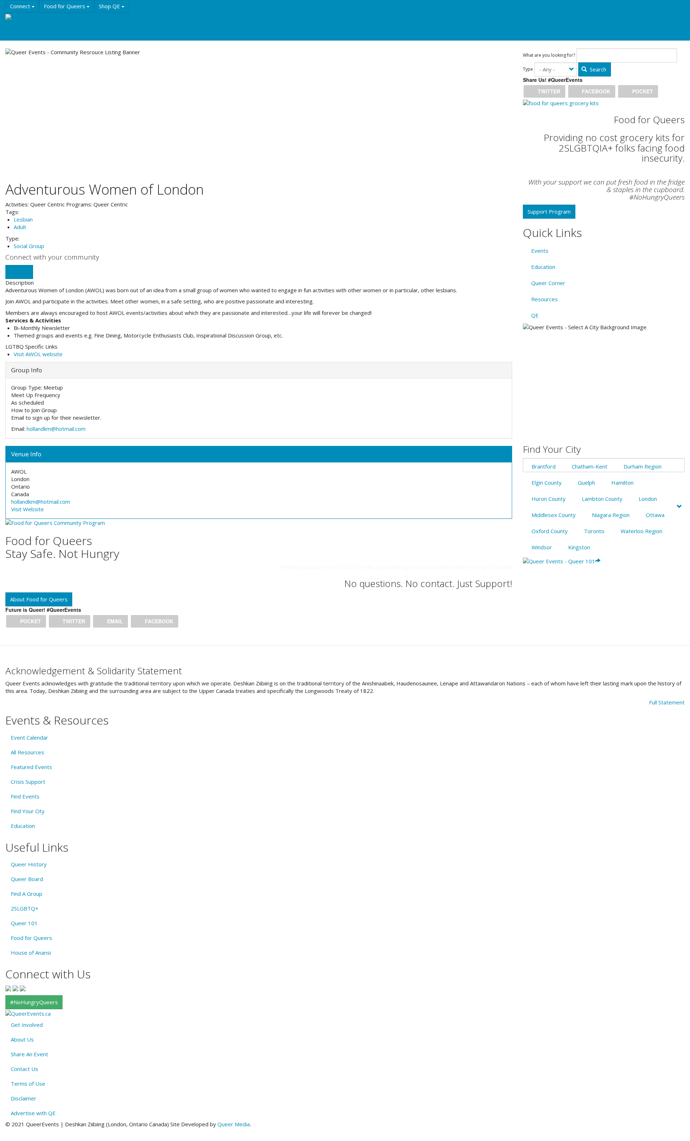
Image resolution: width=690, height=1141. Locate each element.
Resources (162, 19)
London (19, 271)
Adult (20, 226)
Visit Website (27, 509)
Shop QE (110, 6)
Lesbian (23, 219)
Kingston (579, 547)
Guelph (586, 482)
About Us (22, 1039)
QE (535, 315)
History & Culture (118, 19)
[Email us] (23, 987)
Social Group (29, 246)
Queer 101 (24, 923)
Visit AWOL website (38, 354)
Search (597, 69)
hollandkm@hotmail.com (56, 428)
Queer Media (233, 1124)
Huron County (549, 498)
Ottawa (655, 514)
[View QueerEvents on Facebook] (8, 987)
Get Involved (27, 1024)
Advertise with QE (33, 1113)
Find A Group (26, 893)
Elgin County (547, 482)
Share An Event (29, 1054)
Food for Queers (65, 6)
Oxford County (550, 531)
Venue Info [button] (26, 454)
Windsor (542, 547)
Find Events (25, 796)
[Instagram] (15, 987)
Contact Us (24, 1068)
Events (44, 19)
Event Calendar (29, 737)
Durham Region (643, 466)
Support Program (549, 211)
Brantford (544, 466)
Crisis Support (28, 781)
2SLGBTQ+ (24, 908)
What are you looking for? (549, 55)
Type (528, 69)
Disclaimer (23, 1098)
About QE (23, 33)
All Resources (27, 752)
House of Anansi (31, 952)
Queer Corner (548, 283)
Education (75, 19)
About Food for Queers (39, 599)
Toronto (594, 531)
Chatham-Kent (589, 466)
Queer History (29, 864)
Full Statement (667, 702)
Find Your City (28, 811)
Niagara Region (611, 514)
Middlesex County (554, 514)
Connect (21, 6)
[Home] (17, 17)
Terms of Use (28, 1083)
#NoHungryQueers (34, 1002)
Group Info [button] (26, 370)
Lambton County (602, 498)
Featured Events (31, 766)
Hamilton (622, 482)
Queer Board (27, 878)
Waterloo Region (641, 531)
